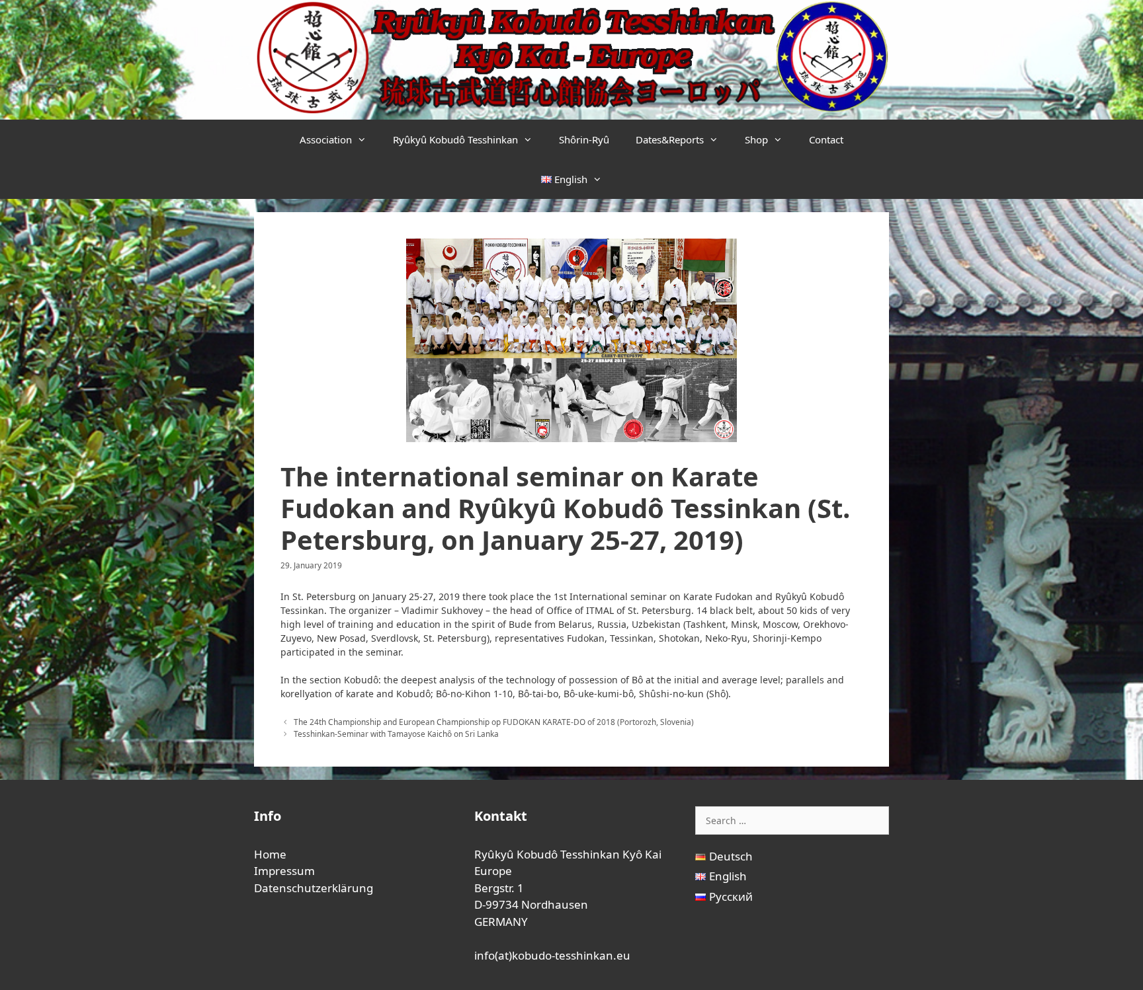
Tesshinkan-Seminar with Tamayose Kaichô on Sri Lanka (396, 733)
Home (270, 854)
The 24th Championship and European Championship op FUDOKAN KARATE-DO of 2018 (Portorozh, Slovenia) (494, 721)
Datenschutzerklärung (313, 887)
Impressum (284, 870)
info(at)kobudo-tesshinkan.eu (552, 955)
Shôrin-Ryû (584, 139)
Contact (826, 139)
